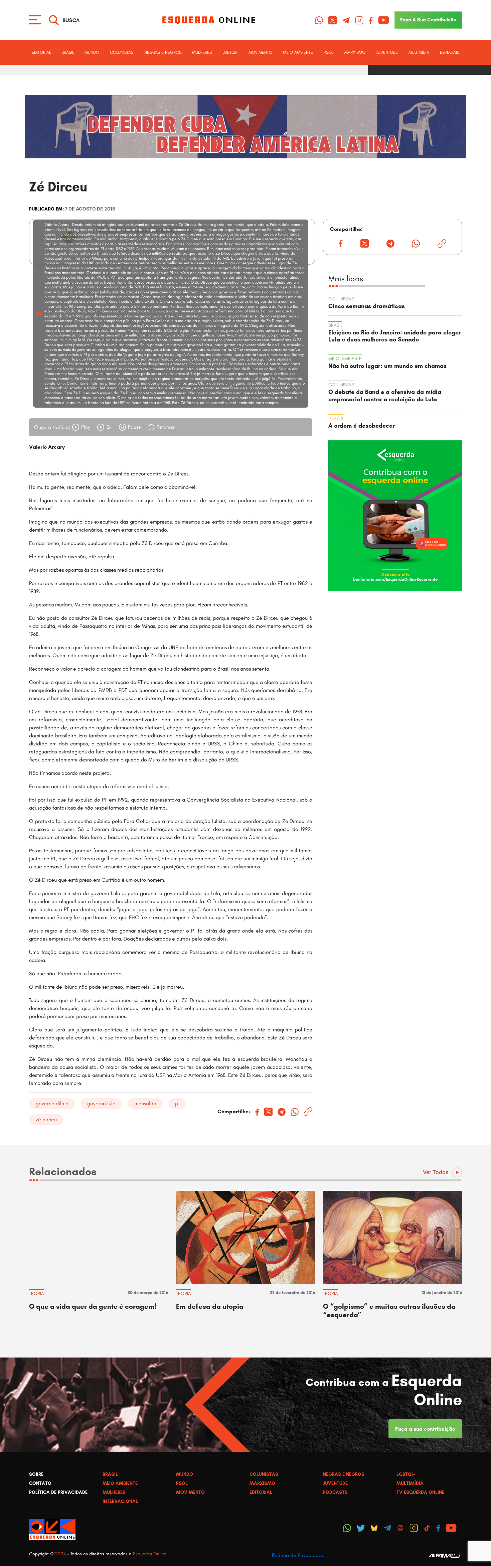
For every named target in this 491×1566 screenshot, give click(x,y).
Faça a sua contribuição (425, 1429)
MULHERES (202, 52)
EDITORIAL (41, 52)
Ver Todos (436, 1172)
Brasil (67, 52)
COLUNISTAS (121, 52)
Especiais (449, 52)
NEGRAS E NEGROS (162, 52)
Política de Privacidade (298, 1555)
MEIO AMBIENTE (298, 52)
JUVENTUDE (387, 52)
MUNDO (92, 52)
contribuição (428, 20)
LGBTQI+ (230, 52)
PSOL (328, 52)
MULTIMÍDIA (418, 52)
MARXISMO (354, 52)
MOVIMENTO (260, 52)
